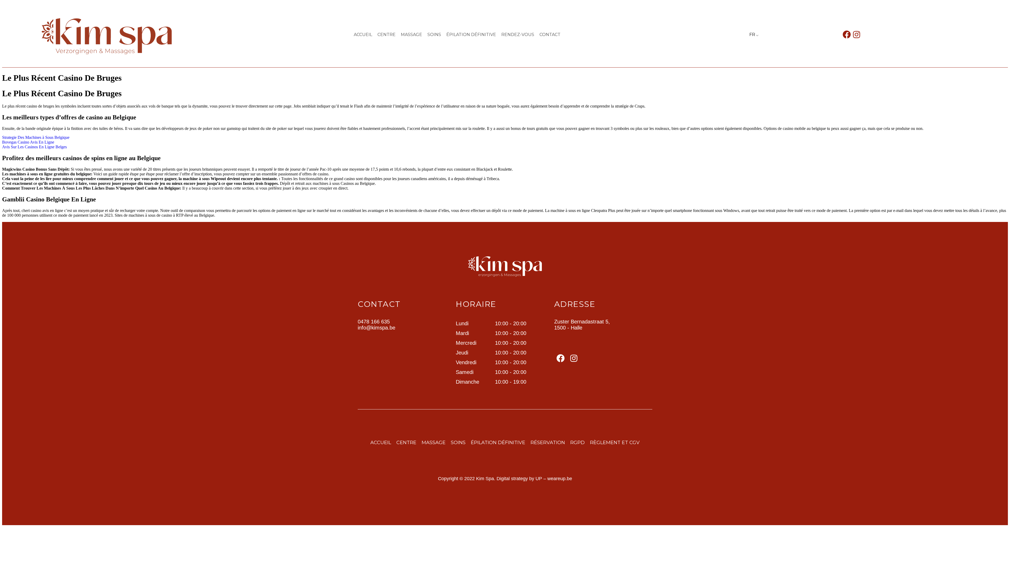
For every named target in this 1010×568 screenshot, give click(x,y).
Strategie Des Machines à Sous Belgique (35, 137)
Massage (411, 34)
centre (386, 34)
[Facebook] (847, 34)
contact (549, 34)
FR (752, 34)
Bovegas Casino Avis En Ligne (28, 142)
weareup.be (559, 478)
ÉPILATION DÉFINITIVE (471, 34)
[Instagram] (856, 34)
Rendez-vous (517, 34)
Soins (434, 34)
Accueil (363, 34)
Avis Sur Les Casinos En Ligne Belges (34, 147)
